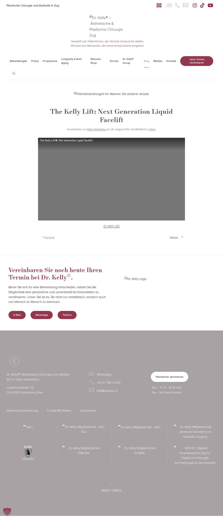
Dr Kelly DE (111, 226)
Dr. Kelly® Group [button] (128, 61)
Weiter (174, 238)
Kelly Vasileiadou (96, 129)
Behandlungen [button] (18, 61)
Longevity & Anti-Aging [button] (71, 61)
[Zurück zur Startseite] (109, 26)
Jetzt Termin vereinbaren (196, 61)
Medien (157, 61)
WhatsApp (41, 315)
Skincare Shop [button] (95, 61)
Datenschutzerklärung (22, 411)
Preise (35, 61)
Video (152, 129)
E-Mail (17, 315)
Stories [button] (114, 61)
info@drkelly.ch (107, 391)
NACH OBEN (111, 490)
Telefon (67, 315)
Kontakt (171, 61)
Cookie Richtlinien (59, 411)
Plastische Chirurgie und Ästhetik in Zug (33, 5)
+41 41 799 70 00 (108, 383)
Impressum (88, 411)
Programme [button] (50, 61)
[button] (14, 73)
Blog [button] (146, 61)
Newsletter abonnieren (169, 376)
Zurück (49, 238)
